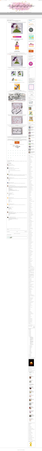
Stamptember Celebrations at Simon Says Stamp (32, 143)
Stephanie (9, 197)
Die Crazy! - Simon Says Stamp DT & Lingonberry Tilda (31, 341)
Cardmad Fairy (30, 178)
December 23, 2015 (11, 164)
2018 (29, 333)
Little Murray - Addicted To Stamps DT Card (33, 130)
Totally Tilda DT (30, 305)
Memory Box (30, 237)
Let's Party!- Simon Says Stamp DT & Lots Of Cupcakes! (31, 338)
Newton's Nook (30, 245)
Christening (30, 182)
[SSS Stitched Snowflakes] (22, 153)
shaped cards (30, 265)
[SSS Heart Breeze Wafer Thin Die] (24, 153)
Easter (29, 193)
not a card (29, 246)
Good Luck (30, 204)
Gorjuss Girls (30, 205)
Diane (29, 69)
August (30, 347)
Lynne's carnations (30, 436)
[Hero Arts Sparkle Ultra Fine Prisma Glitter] (20, 153)
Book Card (30, 424)
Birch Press (30, 168)
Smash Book (30, 279)
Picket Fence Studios (30, 251)
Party (29, 249)
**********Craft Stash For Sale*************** (27, 12)
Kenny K (29, 219)
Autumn (29, 163)
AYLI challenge (32, 372)
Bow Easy (29, 425)
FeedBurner (33, 95)
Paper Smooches (30, 248)
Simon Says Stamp (30, 266)
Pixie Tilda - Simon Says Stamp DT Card (32, 146)
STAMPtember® (30, 289)
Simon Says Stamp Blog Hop (31, 268)
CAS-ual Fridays (30, 180)
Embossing (30, 195)
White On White (30, 319)
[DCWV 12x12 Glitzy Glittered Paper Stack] (10, 153)
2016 (29, 335)
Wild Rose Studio (30, 320)
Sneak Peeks (30, 280)
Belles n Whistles (30, 167)
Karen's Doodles (30, 218)
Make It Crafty (30, 233)
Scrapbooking (30, 261)
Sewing (29, 262)
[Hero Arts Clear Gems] (13, 153)
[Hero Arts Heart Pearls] (17, 153)
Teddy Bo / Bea (30, 299)
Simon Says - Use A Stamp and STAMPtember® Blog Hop (33, 127)
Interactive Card (30, 215)
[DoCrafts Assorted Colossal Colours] (8, 153)
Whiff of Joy (30, 316)
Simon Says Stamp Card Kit (31, 269)
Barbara (29, 68)
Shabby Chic (30, 263)
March (30, 351)
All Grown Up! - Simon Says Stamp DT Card (32, 149)
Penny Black (30, 250)
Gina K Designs (30, 203)
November (31, 345)
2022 (29, 330)
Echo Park (29, 194)
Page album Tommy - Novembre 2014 (32, 387)
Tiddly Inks (30, 303)
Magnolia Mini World (30, 232)
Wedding (29, 314)
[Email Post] (13, 160)
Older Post (26, 231)
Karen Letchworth (10, 185)
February (31, 352)
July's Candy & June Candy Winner (33, 132)
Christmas (29, 183)
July (30, 348)
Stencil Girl (30, 290)
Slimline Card (30, 278)
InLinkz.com (8, 159)
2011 (29, 356)
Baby (29, 165)
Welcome (29, 315)
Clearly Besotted (30, 184)
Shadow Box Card (30, 438)
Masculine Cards (30, 235)
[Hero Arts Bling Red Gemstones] (15, 153)
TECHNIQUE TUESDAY (17, 51)
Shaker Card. (30, 264)
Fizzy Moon (30, 198)
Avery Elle (29, 164)
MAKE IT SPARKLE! (17, 40)
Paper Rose (30, 247)
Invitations (29, 216)
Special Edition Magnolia (31, 281)
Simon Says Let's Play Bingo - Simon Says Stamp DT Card (32, 136)
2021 (29, 331)
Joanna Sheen (30, 217)
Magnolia (29, 231)
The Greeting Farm (30, 302)
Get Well (29, 202)
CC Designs (30, 181)
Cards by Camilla (31, 406)
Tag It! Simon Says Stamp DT (31, 342)
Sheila (9, 164)
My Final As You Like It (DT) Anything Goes (32, 391)
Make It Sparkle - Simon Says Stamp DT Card (31, 339)
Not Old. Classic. (32, 376)
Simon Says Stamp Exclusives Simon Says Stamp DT (31, 274)
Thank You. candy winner (31, 301)
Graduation (30, 206)
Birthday (29, 169)
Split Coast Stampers (30, 439)
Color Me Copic (30, 426)
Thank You (30, 300)
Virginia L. (9, 182)
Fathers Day (30, 197)
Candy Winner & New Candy (32, 140)
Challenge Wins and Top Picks (13, 12)
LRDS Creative (30, 230)
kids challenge (30, 220)
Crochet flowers (30, 427)
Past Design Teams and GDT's (20, 12)
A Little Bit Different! (33, 137)
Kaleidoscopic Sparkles (31, 410)
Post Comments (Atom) (18, 233)
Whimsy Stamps (30, 318)
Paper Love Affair (31, 418)
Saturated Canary (30, 260)
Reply (9, 172)
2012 (29, 355)
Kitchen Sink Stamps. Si (31, 221)
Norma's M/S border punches (31, 437)
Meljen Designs (30, 236)
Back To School (30, 166)
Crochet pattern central (31, 428)
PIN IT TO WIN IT (30, 252)
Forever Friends (30, 199)
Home (7, 12)
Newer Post (8, 231)
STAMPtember (30, 288)
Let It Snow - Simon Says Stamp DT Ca (32, 344)
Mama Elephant (30, 234)
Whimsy (29, 317)
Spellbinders (30, 282)
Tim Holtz (29, 304)
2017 (29, 334)
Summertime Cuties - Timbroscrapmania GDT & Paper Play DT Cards (33, 152)
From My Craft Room (31, 414)
